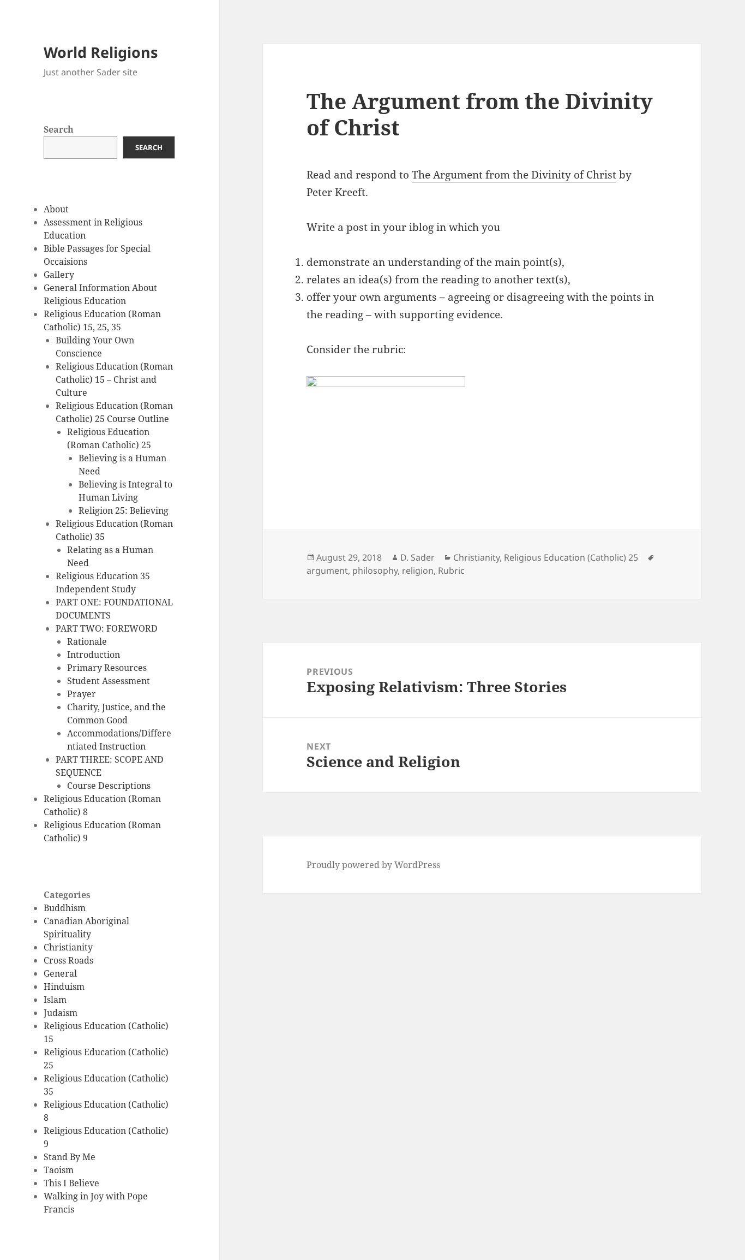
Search (59, 129)
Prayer (81, 694)
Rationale (87, 641)
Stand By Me (69, 1157)
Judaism (60, 1013)
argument (327, 570)
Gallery (59, 275)
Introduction (93, 655)
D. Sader (417, 557)
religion (418, 570)
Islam (55, 1000)
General (60, 973)
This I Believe (71, 1183)
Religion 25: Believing (124, 510)
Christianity (68, 947)
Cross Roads (68, 960)
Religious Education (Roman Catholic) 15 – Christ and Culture (114, 379)
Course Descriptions (109, 786)
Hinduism (64, 986)
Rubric (451, 570)
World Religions (101, 52)
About (56, 209)
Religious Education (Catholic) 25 (571, 557)
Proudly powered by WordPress (373, 865)
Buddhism (65, 908)
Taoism (59, 1170)
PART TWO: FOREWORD (107, 628)
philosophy (375, 570)
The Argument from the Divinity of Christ (514, 175)
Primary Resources (107, 668)
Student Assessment (108, 681)
